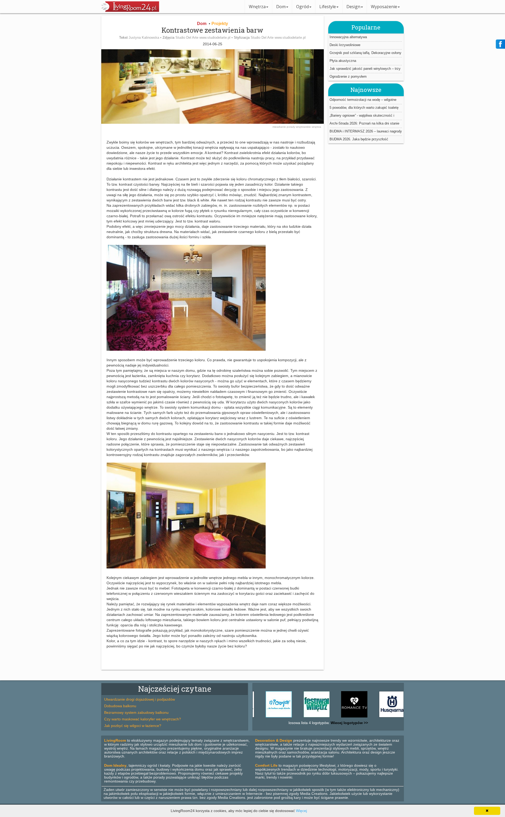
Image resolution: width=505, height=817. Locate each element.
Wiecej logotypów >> (349, 723)
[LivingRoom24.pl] (130, 10)
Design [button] (353, 6)
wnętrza (316, 126)
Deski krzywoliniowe (345, 45)
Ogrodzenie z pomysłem (348, 76)
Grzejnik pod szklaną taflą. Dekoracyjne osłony (365, 53)
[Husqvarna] (372, 717)
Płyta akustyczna (343, 61)
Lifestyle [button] (327, 6)
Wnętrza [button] (257, 6)
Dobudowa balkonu (120, 706)
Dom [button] (281, 6)
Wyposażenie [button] (384, 6)
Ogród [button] (302, 6)
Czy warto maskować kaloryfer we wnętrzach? (142, 719)
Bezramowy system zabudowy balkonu (136, 712)
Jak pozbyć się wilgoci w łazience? (132, 726)
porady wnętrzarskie (299, 126)
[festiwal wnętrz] (297, 717)
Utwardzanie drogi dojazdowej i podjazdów (139, 699)
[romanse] (335, 717)
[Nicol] (259, 717)
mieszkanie (279, 126)
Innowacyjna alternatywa (348, 37)
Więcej (301, 811)
